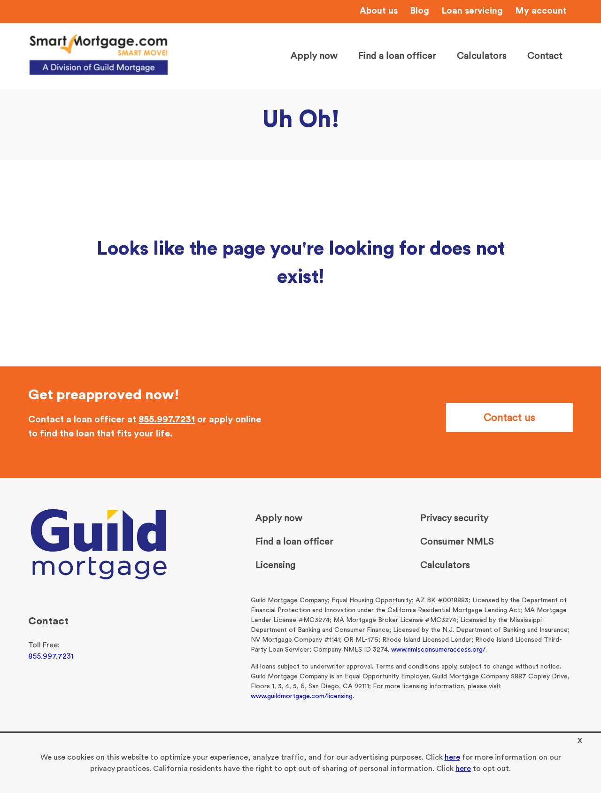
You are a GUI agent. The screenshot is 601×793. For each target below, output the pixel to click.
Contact (544, 56)
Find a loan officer (397, 56)
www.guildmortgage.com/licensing (302, 696)
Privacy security (454, 518)
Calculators (482, 56)
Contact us (509, 417)
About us (379, 11)
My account (541, 11)
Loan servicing (472, 11)
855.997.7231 (167, 419)
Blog (419, 11)
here (452, 757)
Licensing (275, 565)
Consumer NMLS (457, 541)
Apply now (314, 56)
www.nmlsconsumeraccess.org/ (438, 649)
